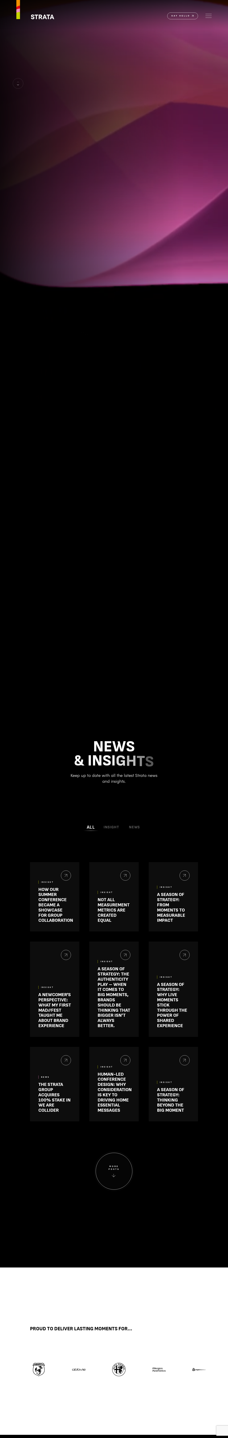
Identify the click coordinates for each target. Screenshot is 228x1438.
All (91, 827)
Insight (111, 827)
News (134, 827)
